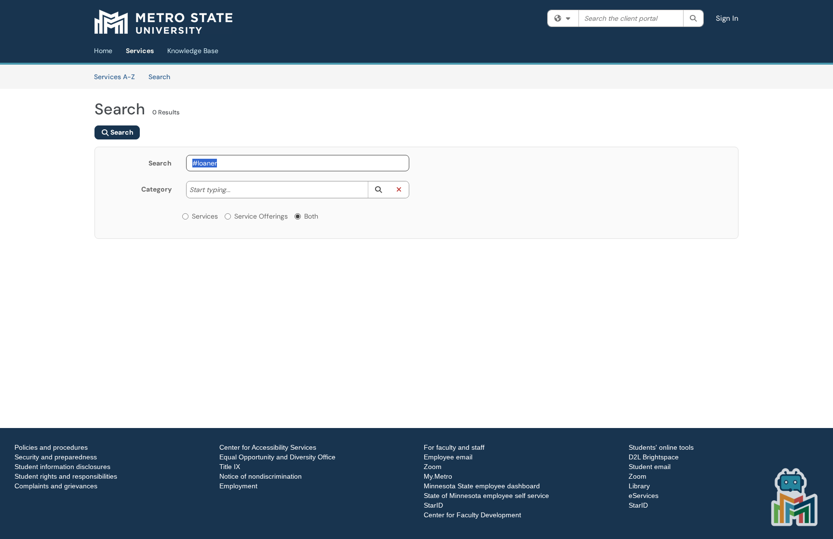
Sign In (727, 18)
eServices (643, 495)
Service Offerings (261, 216)
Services (140, 50)
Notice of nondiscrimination (260, 476)
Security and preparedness (55, 457)
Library (639, 486)
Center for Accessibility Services (267, 447)
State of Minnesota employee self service (486, 495)
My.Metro (438, 476)
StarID (433, 505)
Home (103, 50)
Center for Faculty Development (472, 515)
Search (162, 76)
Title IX (229, 466)
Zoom (433, 466)
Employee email (448, 457)
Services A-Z (114, 76)
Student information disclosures (62, 466)
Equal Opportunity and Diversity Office (277, 457)
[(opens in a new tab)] (163, 22)
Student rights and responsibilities (65, 476)
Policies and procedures (51, 447)
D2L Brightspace (654, 457)
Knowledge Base (192, 50)
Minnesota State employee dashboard (482, 486)
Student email (650, 466)
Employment (238, 486)
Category (156, 189)
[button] (378, 189)
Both (311, 216)
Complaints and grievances (55, 486)
